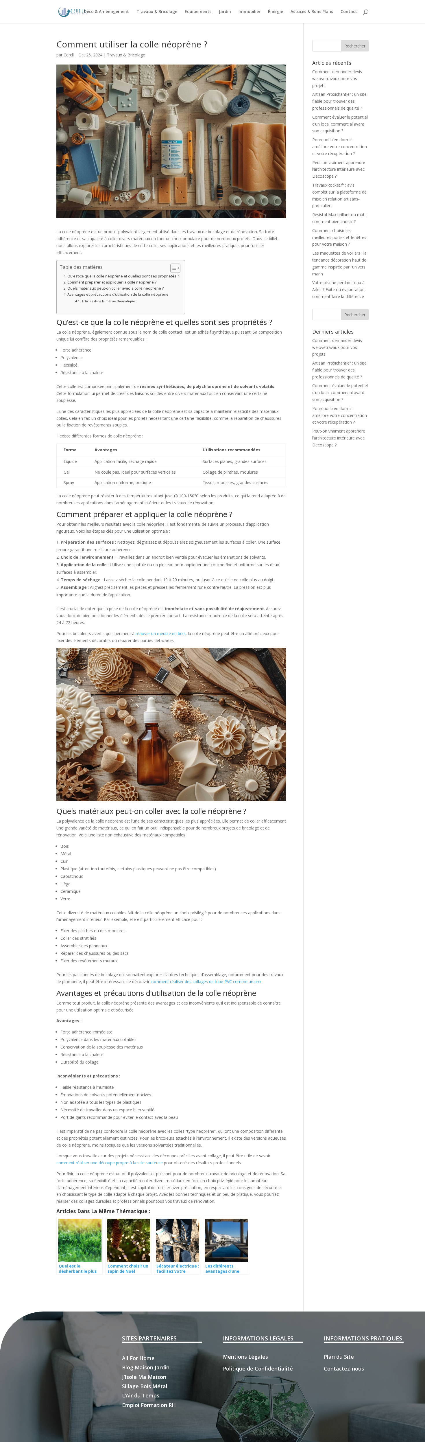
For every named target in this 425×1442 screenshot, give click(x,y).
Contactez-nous (344, 1368)
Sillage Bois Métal (144, 1386)
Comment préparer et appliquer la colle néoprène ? (111, 282)
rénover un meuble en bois (161, 633)
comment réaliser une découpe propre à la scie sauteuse (109, 1162)
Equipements (198, 12)
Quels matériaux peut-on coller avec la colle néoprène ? (115, 288)
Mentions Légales (245, 1356)
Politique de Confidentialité (258, 1368)
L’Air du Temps (140, 1395)
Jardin (225, 12)
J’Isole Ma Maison (144, 1376)
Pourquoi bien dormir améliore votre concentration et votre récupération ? (339, 146)
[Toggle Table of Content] (172, 268)
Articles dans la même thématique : (109, 301)
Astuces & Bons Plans (312, 12)
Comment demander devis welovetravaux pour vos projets (337, 78)
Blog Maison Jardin (145, 1367)
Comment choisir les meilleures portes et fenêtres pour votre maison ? (339, 237)
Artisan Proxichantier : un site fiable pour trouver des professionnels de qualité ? (339, 101)
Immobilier (249, 12)
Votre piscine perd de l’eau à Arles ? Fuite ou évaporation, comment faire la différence (339, 289)
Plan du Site (339, 1356)
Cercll (69, 55)
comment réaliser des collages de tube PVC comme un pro (206, 981)
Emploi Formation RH (149, 1404)
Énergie (275, 12)
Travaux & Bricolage (156, 12)
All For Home (138, 1358)
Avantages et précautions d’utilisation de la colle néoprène (118, 294)
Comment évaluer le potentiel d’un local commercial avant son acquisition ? (340, 124)
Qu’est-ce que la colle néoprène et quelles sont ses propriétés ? (123, 276)
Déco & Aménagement (106, 12)
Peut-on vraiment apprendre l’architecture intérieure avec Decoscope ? (338, 169)
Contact (349, 12)
